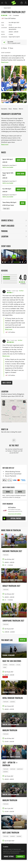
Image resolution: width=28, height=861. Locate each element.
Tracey (9, 290)
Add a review (6, 383)
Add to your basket (7, 167)
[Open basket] (22, 3)
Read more (4, 62)
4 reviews (10, 565)
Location (4, 236)
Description (4, 108)
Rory (8, 340)
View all (23, 640)
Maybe (20, 492)
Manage (9, 856)
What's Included (7, 225)
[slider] (6, 262)
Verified (21, 290)
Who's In (21, 108)
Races (10, 108)
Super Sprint (7, 8)
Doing (8, 492)
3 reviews (10, 600)
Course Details (7, 220)
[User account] (26, 2)
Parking (4, 231)
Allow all (20, 856)
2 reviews (16, 15)
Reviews (15, 108)
